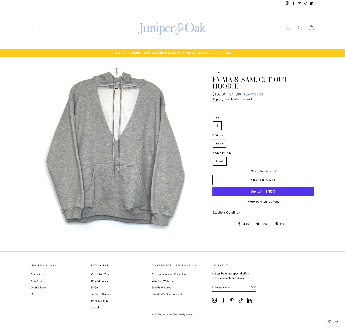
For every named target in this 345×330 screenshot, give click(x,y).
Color (218, 135)
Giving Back (38, 287)
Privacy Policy (99, 301)
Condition (222, 153)
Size (216, 117)
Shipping (218, 99)
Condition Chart (101, 274)
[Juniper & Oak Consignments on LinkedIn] (249, 300)
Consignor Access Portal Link (169, 274)
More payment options (263, 201)
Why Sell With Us (162, 281)
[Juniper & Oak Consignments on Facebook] (223, 300)
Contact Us (37, 274)
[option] (172, 53)
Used (219, 161)
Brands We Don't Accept (167, 294)
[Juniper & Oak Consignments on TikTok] (240, 300)
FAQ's (94, 287)
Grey (219, 143)
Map (33, 294)
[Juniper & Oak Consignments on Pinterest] (231, 300)
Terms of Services (102, 294)
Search (95, 307)
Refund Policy (99, 281)
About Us (36, 281)
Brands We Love (162, 287)
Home (216, 72)
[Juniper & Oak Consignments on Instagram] (214, 300)
